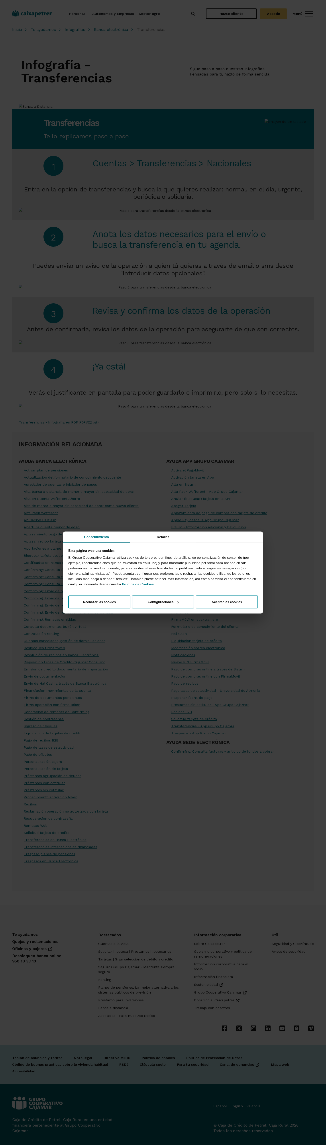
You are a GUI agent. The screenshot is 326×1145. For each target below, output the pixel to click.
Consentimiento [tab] (96, 537)
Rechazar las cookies (99, 602)
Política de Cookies (138, 584)
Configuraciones (160, 602)
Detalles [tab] (163, 537)
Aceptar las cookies (227, 602)
